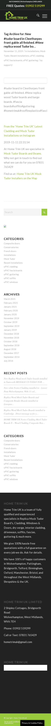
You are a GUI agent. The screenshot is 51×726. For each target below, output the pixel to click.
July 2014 (8, 360)
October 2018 (10, 341)
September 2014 (11, 357)
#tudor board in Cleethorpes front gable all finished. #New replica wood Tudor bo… (23, 42)
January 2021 (10, 306)
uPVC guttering (30, 60)
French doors (10, 251)
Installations (33, 51)
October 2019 (10, 322)
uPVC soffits (10, 278)
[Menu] (43, 15)
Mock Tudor (9, 259)
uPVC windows (11, 282)
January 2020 (10, 314)
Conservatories (11, 247)
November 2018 (11, 337)
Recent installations (19, 55)
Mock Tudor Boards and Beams (22, 153)
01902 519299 (35, 5)
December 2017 (11, 353)
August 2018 (10, 349)
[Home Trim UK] (17, 15)
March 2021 (9, 299)
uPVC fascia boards (13, 60)
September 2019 (11, 326)
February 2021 (11, 303)
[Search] (36, 15)
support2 (8, 65)
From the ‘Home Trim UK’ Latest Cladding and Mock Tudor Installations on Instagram (23, 131)
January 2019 (10, 330)
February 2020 (11, 310)
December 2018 (11, 333)
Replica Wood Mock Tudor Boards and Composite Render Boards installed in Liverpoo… (21, 401)
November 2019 (11, 318)
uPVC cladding (37, 55)
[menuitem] (36, 15)
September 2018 (11, 345)
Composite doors (12, 243)
